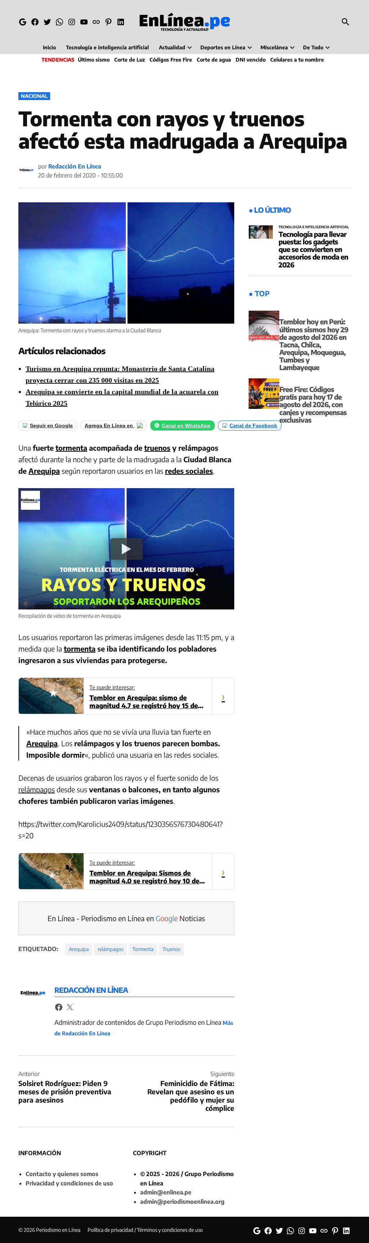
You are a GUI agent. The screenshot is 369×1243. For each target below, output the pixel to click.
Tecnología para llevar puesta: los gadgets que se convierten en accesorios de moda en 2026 (313, 249)
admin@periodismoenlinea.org (182, 1201)
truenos (157, 447)
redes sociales (189, 470)
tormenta (71, 447)
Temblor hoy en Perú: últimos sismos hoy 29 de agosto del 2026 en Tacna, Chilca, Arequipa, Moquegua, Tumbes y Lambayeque (313, 344)
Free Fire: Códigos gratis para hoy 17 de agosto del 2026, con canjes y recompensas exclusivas (313, 404)
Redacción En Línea (74, 166)
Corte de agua (214, 60)
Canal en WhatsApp (186, 425)
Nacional (34, 96)
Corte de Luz (129, 60)
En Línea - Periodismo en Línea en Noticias (126, 918)
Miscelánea (274, 47)
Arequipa (44, 470)
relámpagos (36, 789)
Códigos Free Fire (171, 60)
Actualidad (172, 47)
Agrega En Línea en (109, 425)
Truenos (171, 949)
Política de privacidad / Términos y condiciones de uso (145, 1230)
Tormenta (143, 949)
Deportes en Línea (222, 47)
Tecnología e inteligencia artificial (107, 47)
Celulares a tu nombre (297, 60)
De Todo (313, 47)
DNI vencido (251, 60)
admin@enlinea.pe (165, 1192)
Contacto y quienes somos (62, 1173)
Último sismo (94, 60)
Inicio (49, 47)
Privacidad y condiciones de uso (69, 1183)
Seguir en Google (51, 425)
